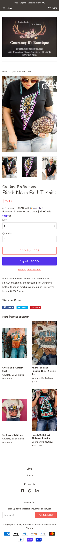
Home (4, 72)
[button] (29, 208)
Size (4, 219)
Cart (54, 8)
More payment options (29, 269)
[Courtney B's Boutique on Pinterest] (29, 491)
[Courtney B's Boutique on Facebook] (22, 491)
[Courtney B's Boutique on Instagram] (37, 491)
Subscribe (46, 515)
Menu (9, 8)
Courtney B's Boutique (32, 524)
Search (29, 475)
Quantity (6, 233)
